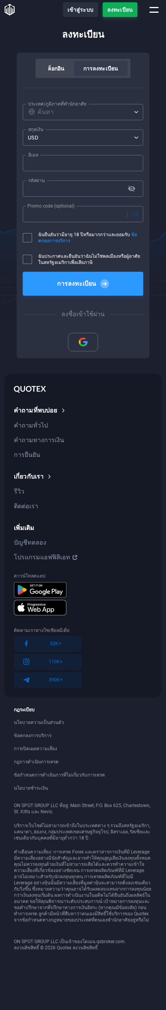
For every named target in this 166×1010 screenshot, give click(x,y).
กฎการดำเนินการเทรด (36, 762)
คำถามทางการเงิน (39, 440)
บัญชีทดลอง (30, 542)
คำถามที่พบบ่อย (36, 410)
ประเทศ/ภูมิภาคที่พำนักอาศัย (57, 104)
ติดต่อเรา (26, 506)
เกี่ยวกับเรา (29, 476)
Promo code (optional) (51, 206)
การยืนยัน (27, 454)
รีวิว (19, 491)
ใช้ (135, 214)
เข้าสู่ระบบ (80, 10)
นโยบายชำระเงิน (31, 788)
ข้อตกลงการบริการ (32, 735)
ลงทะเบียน (120, 10)
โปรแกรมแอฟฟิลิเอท (42, 557)
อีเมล (33, 155)
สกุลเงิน (35, 129)
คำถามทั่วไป (31, 425)
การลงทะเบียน (101, 68)
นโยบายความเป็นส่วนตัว (39, 722)
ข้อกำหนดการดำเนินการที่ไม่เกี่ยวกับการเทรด (59, 775)
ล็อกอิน (56, 68)
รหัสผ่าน (36, 180)
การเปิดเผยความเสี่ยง (35, 748)
